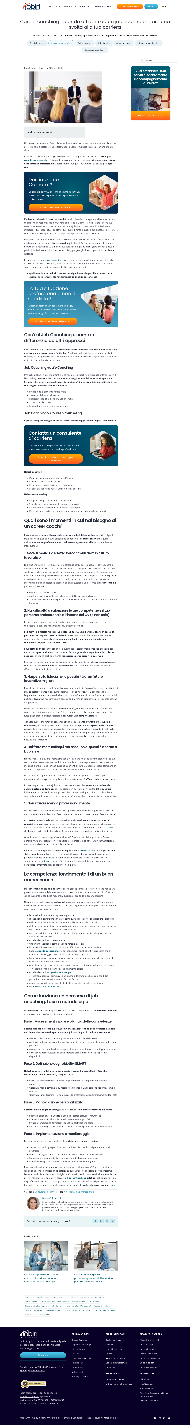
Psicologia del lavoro (71, 1310)
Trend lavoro (45, 1314)
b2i (46, 1297)
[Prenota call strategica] (150, 93)
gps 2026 (45, 1306)
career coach (86, 850)
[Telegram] (112, 1221)
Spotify (23, 1370)
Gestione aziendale (32, 1306)
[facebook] (155, 1418)
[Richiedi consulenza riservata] (52, 304)
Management (85, 1306)
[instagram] (160, 1418)
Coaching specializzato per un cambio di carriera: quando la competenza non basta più (41, 1278)
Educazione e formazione (51, 1301)
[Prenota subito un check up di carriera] (55, 445)
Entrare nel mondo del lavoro (75, 1301)
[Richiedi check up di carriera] (55, 193)
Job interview (57, 1306)
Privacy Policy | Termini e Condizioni (65, 1417)
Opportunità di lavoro (34, 1310)
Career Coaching (77, 1177)
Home (36, 35)
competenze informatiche (49, 986)
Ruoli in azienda (31, 1314)
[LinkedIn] (101, 1221)
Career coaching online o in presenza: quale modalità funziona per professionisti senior (94, 1278)
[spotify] (169, 1418)
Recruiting (86, 1310)
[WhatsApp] (107, 1221)
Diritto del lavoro (32, 1301)
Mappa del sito (111, 1417)
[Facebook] (95, 1221)
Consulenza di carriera (52, 35)
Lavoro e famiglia (71, 1306)
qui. (112, 1185)
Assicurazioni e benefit (34, 1297)
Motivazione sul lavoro (102, 1306)
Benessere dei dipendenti (60, 1297)
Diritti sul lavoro (97, 1297)
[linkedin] (164, 1418)
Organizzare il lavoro (53, 1310)
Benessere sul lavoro (80, 1297)
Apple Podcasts (37, 1370)
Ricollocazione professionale (80, 1191)
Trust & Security (93, 1417)
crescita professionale (35, 160)
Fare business (94, 1301)
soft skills (109, 827)
